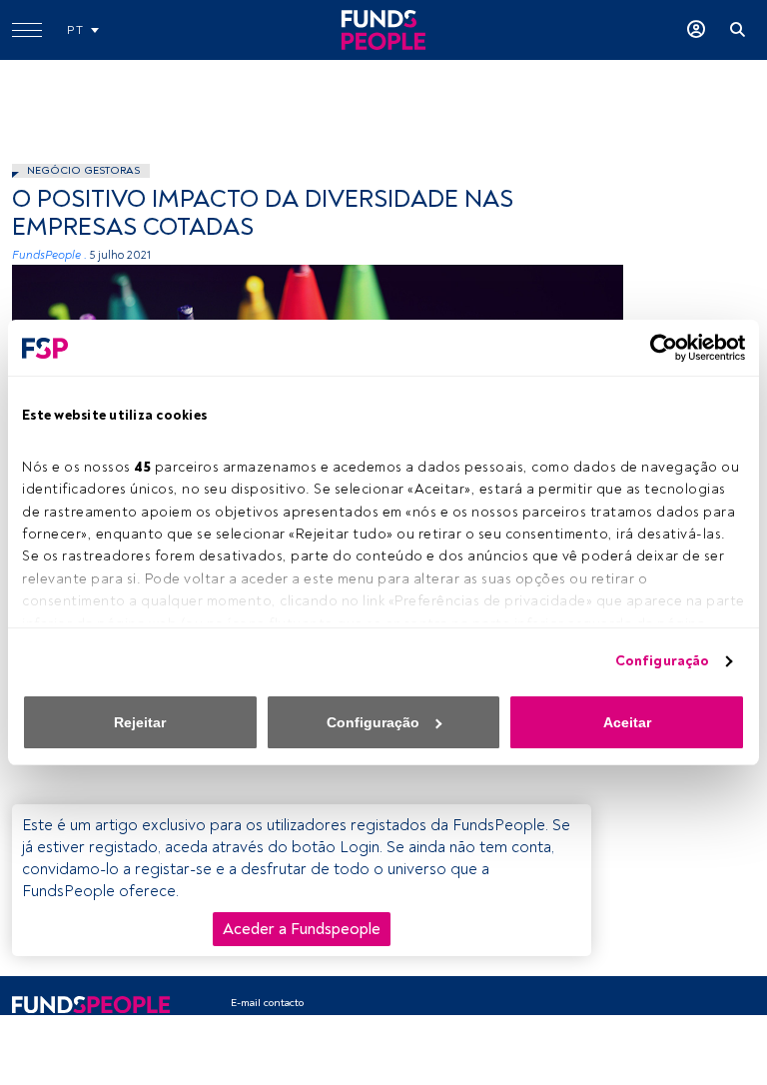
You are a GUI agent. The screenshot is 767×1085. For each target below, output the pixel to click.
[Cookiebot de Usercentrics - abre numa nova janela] (657, 348)
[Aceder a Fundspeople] (696, 30)
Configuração (662, 660)
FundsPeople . (49, 255)
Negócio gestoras (83, 170)
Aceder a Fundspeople (302, 929)
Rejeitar (140, 722)
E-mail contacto (267, 1002)
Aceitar (627, 722)
